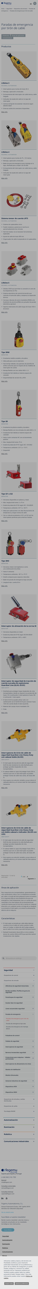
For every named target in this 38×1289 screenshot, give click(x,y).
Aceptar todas (9, 1283)
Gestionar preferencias (22, 1283)
